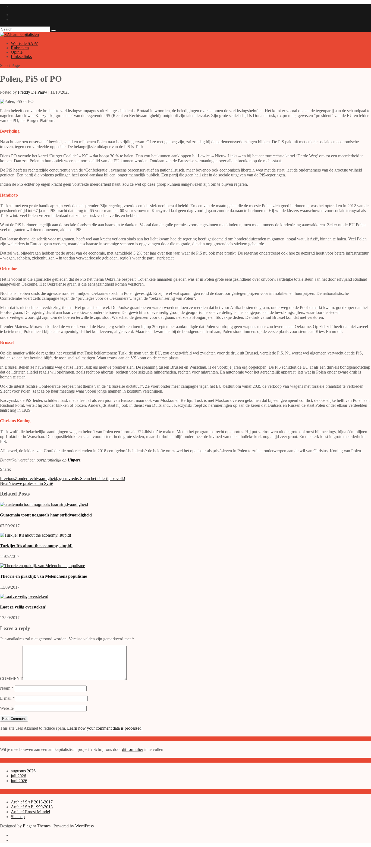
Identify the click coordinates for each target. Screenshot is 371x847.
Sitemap (18, 816)
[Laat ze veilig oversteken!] (24, 596)
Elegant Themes (37, 826)
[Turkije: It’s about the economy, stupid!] (35, 535)
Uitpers (74, 460)
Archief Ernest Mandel (30, 811)
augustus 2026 (23, 771)
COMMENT (11, 678)
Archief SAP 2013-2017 (32, 802)
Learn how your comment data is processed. (105, 728)
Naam (7, 688)
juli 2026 (18, 775)
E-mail (7, 698)
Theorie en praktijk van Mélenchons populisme (43, 576)
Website (7, 708)
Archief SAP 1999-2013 (32, 807)
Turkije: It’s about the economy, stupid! (36, 545)
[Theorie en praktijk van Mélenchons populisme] (42, 565)
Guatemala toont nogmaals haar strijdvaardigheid (46, 515)
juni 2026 (19, 780)
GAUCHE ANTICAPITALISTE (33, 6)
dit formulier (132, 749)
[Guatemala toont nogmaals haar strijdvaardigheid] (44, 504)
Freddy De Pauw (32, 92)
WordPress (84, 826)
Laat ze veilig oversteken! (23, 607)
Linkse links (21, 56)
